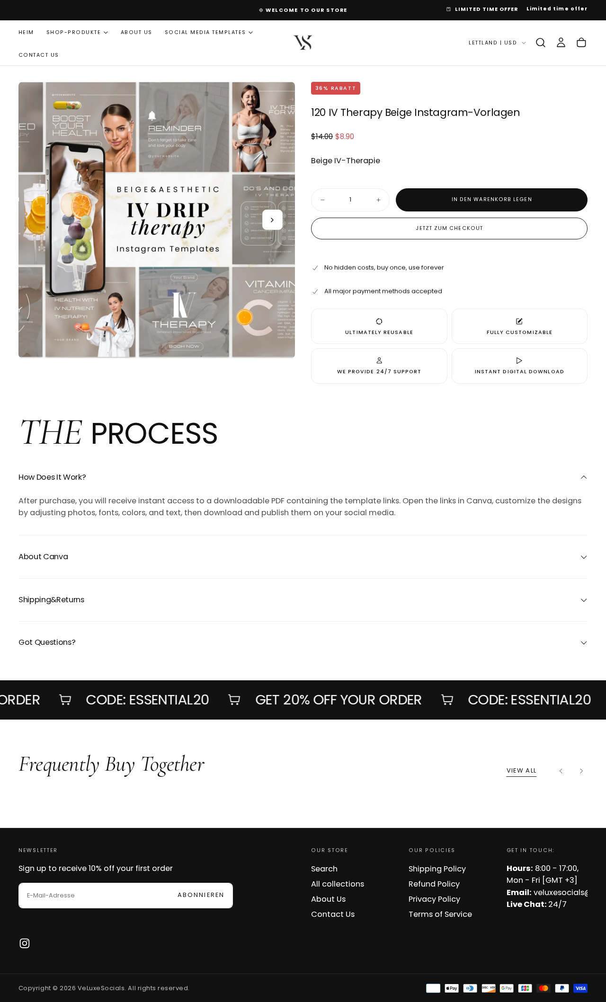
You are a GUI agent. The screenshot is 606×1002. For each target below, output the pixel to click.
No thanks (303, 565)
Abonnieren (365, 532)
